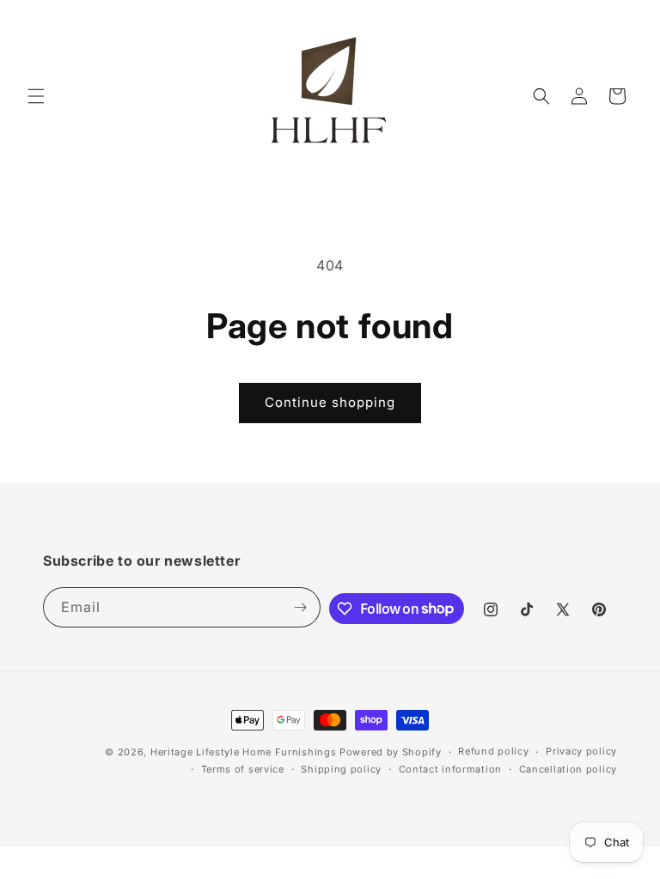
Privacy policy (581, 751)
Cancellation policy (568, 769)
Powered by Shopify (390, 752)
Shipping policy (341, 769)
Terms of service (242, 769)
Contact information (450, 769)
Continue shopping (330, 402)
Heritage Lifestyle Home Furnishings (243, 752)
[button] (36, 96)
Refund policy (493, 751)
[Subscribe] (301, 607)
